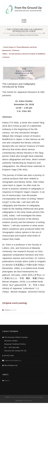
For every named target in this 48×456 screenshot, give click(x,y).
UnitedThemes (27, 400)
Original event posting (14, 303)
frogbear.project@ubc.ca (12, 360)
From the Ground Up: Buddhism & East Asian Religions (20, 33)
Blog (40, 33)
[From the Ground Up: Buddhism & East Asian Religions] (24, 9)
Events (14, 310)
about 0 (7, 380)
